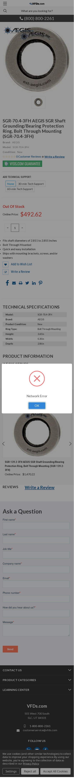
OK (37, 406)
